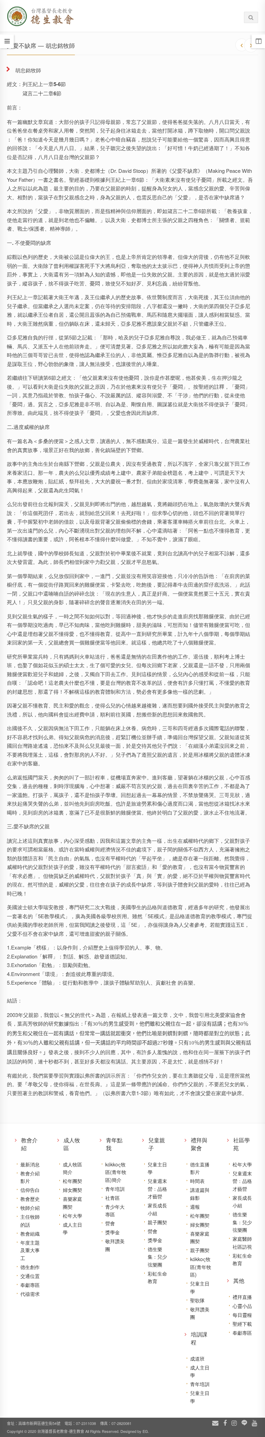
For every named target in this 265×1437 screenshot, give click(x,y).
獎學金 (112, 1232)
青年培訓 (115, 1188)
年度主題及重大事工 (30, 1250)
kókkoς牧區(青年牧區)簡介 (115, 1172)
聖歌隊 (197, 1300)
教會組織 (30, 1233)
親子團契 (157, 1222)
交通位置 (30, 1275)
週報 (195, 1206)
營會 (110, 1223)
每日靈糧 (242, 1314)
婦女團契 (72, 1189)
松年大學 (72, 1215)
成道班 (197, 1358)
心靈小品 (242, 1305)
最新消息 (30, 1164)
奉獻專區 (30, 1284)
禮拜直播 (242, 1296)
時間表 (197, 1180)
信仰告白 (30, 1189)
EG (145, 1431)
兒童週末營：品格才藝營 (157, 1188)
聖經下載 (242, 1323)
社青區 (112, 1197)
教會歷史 (30, 1198)
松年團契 (72, 1180)
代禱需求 (30, 1293)
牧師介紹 (30, 1207)
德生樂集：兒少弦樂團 (157, 1257)
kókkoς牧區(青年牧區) (200, 1267)
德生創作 (30, 1266)
